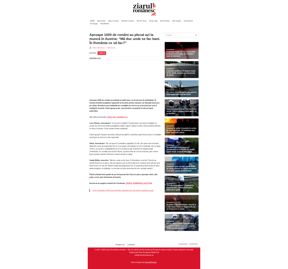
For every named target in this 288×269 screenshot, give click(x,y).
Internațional (188, 21)
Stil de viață (153, 21)
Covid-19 (102, 53)
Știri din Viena (141, 21)
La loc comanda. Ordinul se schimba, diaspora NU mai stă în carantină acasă (122, 190)
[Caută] (196, 35)
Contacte (131, 245)
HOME (92, 21)
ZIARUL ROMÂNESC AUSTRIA (139, 183)
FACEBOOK (104, 24)
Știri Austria (101, 21)
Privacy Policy (183, 244)
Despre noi (120, 245)
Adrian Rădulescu (98, 48)
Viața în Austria (113, 21)
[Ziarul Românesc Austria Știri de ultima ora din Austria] (144, 9)
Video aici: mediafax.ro (117, 117)
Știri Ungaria (176, 21)
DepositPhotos (150, 262)
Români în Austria (127, 21)
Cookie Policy (193, 244)
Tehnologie (94, 24)
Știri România (165, 21)
